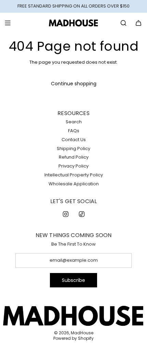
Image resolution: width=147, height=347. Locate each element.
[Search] (123, 22)
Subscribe (73, 280)
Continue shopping (73, 83)
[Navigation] (7, 22)
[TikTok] (81, 214)
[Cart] (138, 22)
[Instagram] (65, 214)
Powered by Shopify (73, 338)
